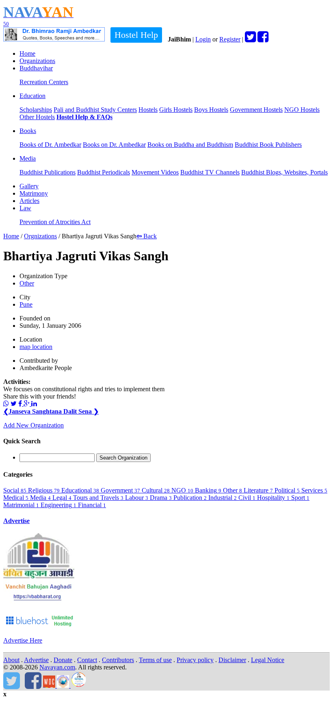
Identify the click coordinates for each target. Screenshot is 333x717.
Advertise (16, 520)
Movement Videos (155, 172)
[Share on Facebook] (21, 403)
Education (32, 95)
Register (229, 39)
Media (27, 158)
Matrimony (33, 193)
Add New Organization (33, 425)
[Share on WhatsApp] (6, 403)
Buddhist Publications (47, 172)
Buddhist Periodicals (103, 172)
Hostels (148, 109)
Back (146, 236)
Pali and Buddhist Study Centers (95, 109)
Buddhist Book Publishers (268, 144)
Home (27, 53)
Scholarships (35, 109)
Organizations (37, 60)
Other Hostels (37, 116)
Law (25, 208)
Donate (63, 659)
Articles (29, 200)
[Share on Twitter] (14, 403)
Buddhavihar (36, 68)
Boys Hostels (211, 109)
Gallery (29, 186)
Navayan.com (57, 667)
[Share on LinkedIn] (34, 403)
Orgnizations (40, 236)
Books (27, 130)
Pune (25, 304)
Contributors (118, 659)
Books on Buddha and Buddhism (190, 144)
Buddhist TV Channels (210, 172)
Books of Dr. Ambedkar (50, 144)
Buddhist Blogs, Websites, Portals (284, 172)
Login (203, 39)
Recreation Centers (43, 81)
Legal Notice (267, 659)
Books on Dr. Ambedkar (114, 144)
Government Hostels (256, 109)
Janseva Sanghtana (33, 411)
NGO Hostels (302, 109)
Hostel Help (136, 35)
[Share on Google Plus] (27, 403)
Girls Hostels (175, 109)
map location (35, 346)
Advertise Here (22, 640)
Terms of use (155, 659)
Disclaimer (232, 659)
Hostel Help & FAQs (84, 116)
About (11, 659)
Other (26, 283)
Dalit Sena (81, 411)
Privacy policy (195, 659)
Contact (87, 659)
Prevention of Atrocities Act (55, 221)
